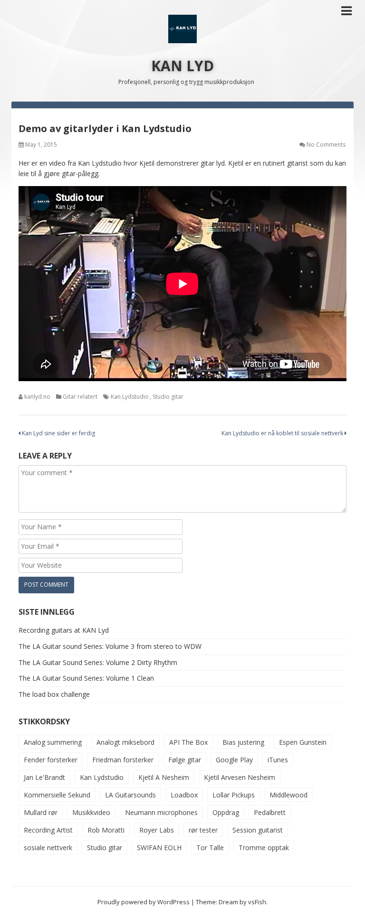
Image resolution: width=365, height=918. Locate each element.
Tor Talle (210, 847)
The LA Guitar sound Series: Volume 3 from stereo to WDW (110, 646)
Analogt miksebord (125, 742)
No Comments (326, 145)
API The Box (188, 742)
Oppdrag (225, 812)
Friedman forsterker (123, 759)
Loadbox (184, 794)
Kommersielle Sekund (57, 794)
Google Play (234, 759)
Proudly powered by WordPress (143, 902)
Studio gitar (168, 397)
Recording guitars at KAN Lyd (64, 630)
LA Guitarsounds (130, 794)
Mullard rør (41, 812)
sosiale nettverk (48, 847)
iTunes (278, 759)
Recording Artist (48, 829)
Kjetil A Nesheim (163, 777)
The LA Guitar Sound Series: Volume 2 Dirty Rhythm (98, 662)
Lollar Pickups (233, 794)
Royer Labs (156, 829)
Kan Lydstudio (130, 397)
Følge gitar (184, 759)
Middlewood (288, 794)
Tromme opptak (264, 847)
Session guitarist (257, 829)
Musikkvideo (91, 812)
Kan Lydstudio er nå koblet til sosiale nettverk (283, 433)
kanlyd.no (37, 397)
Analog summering (53, 742)
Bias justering (243, 742)
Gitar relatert (80, 397)
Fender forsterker (50, 759)
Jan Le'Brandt (44, 777)
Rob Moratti (106, 829)
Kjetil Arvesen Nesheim (239, 777)
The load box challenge (54, 694)
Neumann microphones (161, 812)
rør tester (203, 829)
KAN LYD (182, 65)
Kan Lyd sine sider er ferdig (57, 433)
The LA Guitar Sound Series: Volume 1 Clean (86, 678)
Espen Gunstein (303, 742)
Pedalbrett (270, 812)
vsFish (257, 902)
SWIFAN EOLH (159, 847)
